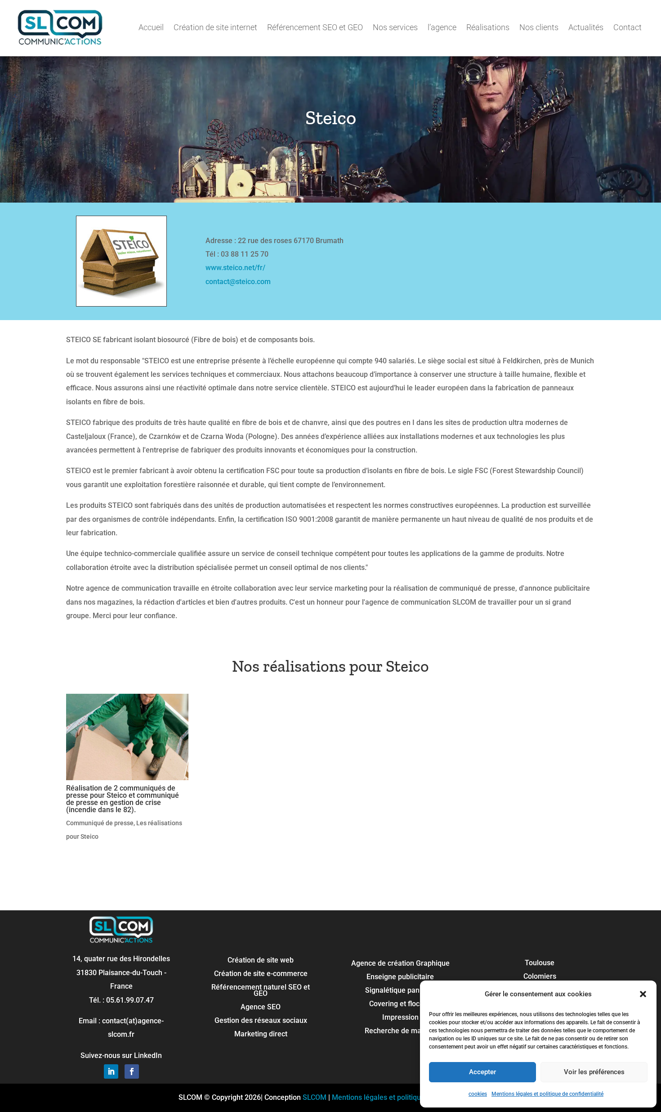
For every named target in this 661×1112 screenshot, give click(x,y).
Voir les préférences (594, 1072)
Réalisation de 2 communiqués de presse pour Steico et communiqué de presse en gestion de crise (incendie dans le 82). (122, 799)
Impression (400, 1018)
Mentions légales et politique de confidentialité (547, 1094)
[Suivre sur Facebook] (132, 1071)
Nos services (395, 27)
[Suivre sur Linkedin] (111, 1071)
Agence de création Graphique (400, 963)
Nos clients (538, 27)
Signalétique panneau (400, 990)
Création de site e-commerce (261, 974)
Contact (627, 27)
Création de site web (261, 960)
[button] (643, 994)
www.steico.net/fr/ (235, 267)
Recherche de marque (400, 1031)
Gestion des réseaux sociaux (260, 1021)
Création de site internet (215, 27)
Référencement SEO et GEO (315, 27)
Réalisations (487, 27)
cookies (478, 1094)
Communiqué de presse (100, 823)
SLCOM (314, 1097)
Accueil (151, 27)
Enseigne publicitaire (400, 977)
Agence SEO (261, 1007)
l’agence (442, 27)
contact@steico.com (238, 281)
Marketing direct (260, 1034)
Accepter (482, 1072)
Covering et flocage (400, 1004)
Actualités (585, 27)
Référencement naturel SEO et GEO (260, 991)
